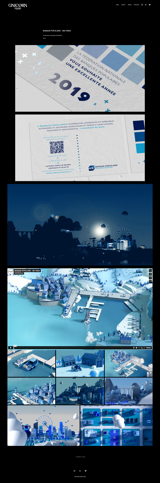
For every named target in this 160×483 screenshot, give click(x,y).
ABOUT (123, 5)
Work (129, 5)
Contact (136, 5)
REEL (117, 5)
